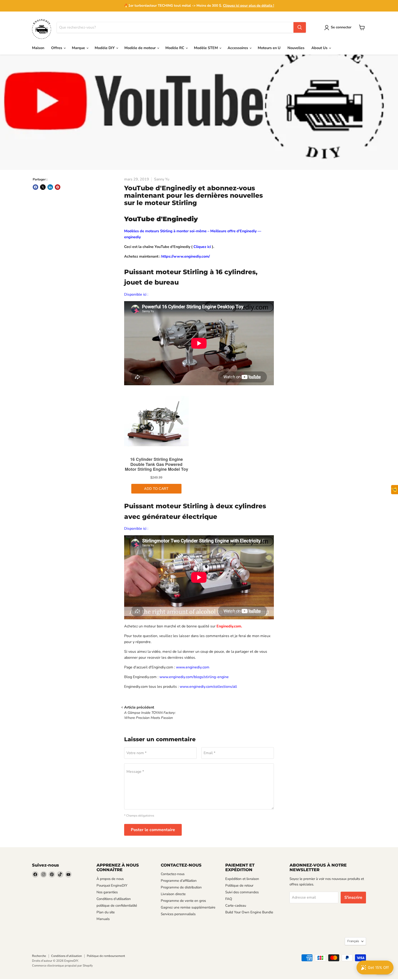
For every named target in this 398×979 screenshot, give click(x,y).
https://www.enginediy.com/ (185, 256)
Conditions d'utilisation (114, 899)
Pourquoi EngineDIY (112, 885)
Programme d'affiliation (179, 880)
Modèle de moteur (140, 47)
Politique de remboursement (106, 956)
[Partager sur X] (43, 187)
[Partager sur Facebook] (35, 187)
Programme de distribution (181, 887)
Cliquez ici (202, 246)
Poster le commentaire (153, 829)
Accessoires (238, 47)
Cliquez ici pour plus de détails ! (248, 5)
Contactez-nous (172, 874)
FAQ (228, 899)
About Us (319, 47)
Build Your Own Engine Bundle (249, 912)
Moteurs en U (269, 47)
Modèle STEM (206, 47)
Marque (79, 47)
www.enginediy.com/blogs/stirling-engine (194, 676)
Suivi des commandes (242, 892)
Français (353, 941)
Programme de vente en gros (183, 900)
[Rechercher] (299, 27)
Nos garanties (107, 892)
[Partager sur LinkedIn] (50, 187)
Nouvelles (295, 47)
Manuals (103, 919)
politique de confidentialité (117, 905)
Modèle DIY (105, 47)
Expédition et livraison (242, 878)
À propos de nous (110, 878)
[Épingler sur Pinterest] (57, 187)
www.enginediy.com (192, 667)
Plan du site (106, 912)
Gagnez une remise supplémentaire (188, 907)
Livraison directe (173, 894)
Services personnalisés (178, 914)
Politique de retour (239, 885)
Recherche (39, 956)
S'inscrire (353, 897)
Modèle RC (175, 47)
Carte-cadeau (235, 905)
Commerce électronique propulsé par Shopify (62, 966)
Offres (57, 47)
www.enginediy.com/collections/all (208, 686)
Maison (38, 47)
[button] (338, 27)
